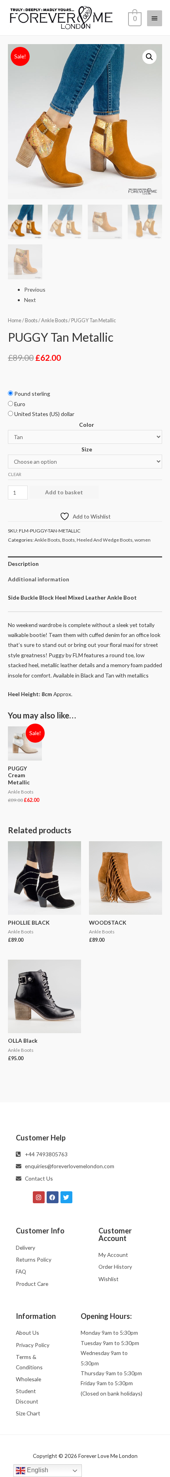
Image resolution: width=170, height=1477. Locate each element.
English (36, 1470)
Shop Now (85, 841)
